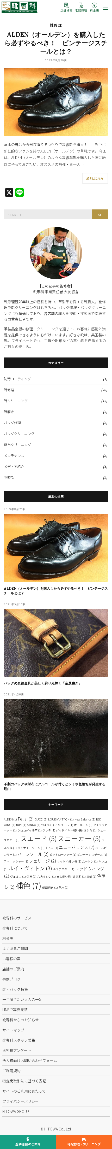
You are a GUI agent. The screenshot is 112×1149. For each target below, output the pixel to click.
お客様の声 (11, 958)
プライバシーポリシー (20, 1101)
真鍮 (91, 876)
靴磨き (9, 411)
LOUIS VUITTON (61, 819)
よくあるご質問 (15, 948)
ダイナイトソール (31, 848)
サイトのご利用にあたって (24, 1091)
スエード (38, 838)
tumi (21, 825)
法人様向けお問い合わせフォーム (29, 1060)
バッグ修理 (12, 422)
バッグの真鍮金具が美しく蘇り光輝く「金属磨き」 (43, 683)
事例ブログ (11, 979)
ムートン (90, 861)
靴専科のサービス (17, 918)
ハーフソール (33, 854)
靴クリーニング (16, 400)
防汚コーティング (17, 378)
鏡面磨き (50, 887)
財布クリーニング (17, 444)
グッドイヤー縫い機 (71, 830)
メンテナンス (14, 455)
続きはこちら (95, 178)
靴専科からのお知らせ (20, 1019)
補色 (28, 885)
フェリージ (42, 861)
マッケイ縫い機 (69, 861)
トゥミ (51, 848)
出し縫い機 (66, 876)
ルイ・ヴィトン (30, 868)
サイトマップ (13, 1030)
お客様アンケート (16, 1050)
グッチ (48, 830)
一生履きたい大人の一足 (22, 999)
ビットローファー (62, 855)
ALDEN (10, 819)
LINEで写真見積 (15, 1009)
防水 (64, 887)
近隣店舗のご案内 (28, 1144)
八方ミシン (46, 876)
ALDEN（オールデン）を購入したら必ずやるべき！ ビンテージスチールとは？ (56, 43)
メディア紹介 (14, 466)
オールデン (83, 825)
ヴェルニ (18, 876)
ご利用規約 (11, 1070)
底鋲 (81, 876)
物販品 (9, 477)
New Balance (84, 819)
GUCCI (41, 819)
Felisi (26, 819)
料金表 (7, 938)
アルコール (64, 825)
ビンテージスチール (92, 855)
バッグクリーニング (19, 433)
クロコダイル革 (29, 830)
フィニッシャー (16, 861)
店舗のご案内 (13, 968)
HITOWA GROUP (15, 1111)
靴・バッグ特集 (15, 989)
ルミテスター (63, 869)
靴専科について (15, 928)
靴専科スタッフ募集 (18, 1040)
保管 (31, 876)
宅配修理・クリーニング (84, 1144)
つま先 (47, 825)
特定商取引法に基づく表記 (24, 1080)
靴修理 (56, 25)
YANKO (33, 825)
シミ (92, 830)
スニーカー (79, 838)
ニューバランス (77, 847)
